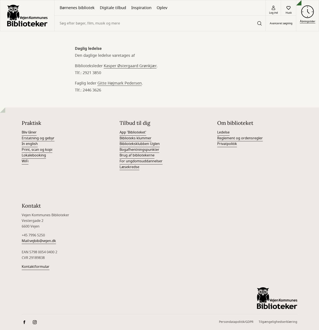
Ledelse (223, 132)
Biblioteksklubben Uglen (140, 143)
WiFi (25, 161)
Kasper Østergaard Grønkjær (130, 66)
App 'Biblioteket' (133, 132)
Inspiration (141, 8)
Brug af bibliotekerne (137, 155)
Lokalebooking (34, 155)
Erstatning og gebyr (38, 138)
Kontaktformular (35, 266)
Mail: (26, 241)
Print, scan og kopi (37, 149)
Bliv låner (29, 132)
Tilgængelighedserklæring (278, 322)
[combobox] (160, 23)
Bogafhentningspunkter (139, 149)
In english (30, 143)
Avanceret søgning (281, 23)
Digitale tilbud (113, 8)
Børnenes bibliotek (77, 8)
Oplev (162, 8)
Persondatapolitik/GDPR (236, 322)
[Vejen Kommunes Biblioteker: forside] (27, 15)
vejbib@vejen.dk (43, 241)
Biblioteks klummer (135, 138)
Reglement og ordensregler (240, 138)
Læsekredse (129, 167)
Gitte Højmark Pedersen (119, 83)
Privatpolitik (227, 143)
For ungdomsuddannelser (141, 161)
